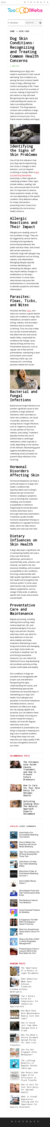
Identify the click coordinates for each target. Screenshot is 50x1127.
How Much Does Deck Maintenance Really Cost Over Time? (30, 1014)
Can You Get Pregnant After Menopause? (29, 1052)
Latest (22, 826)
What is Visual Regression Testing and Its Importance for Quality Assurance (24, 1101)
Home (12, 31)
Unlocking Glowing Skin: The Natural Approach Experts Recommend (31, 807)
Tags (12, 835)
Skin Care (24, 31)
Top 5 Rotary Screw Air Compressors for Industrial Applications (24, 1001)
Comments (31, 826)
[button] (4, 2)
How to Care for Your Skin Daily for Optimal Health (31, 790)
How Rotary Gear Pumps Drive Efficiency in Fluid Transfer (29, 1076)
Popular (14, 826)
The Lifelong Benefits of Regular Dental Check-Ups (29, 1064)
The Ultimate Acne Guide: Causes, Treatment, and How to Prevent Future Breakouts (31, 771)
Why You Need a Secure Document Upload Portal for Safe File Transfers (24, 1040)
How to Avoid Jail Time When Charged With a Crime (29, 1026)
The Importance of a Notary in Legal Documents (29, 970)
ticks (29, 310)
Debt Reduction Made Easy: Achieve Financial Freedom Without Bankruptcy (23, 985)
